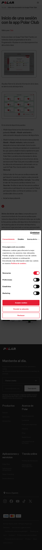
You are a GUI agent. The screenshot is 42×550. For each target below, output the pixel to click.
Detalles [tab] (21, 239)
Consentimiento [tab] (8, 239)
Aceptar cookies (21, 303)
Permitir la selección (21, 309)
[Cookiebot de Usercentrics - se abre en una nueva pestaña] (30, 233)
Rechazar (21, 315)
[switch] (36, 279)
